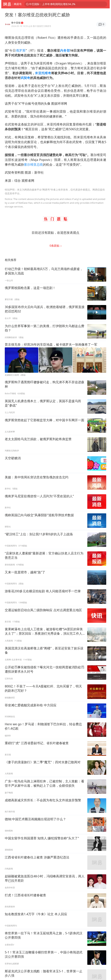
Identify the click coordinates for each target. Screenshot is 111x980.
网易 (7, 4)
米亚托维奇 (43, 73)
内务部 (65, 50)
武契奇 (25, 78)
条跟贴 (55, 245)
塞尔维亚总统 (33, 164)
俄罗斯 (21, 50)
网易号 (18, 4)
